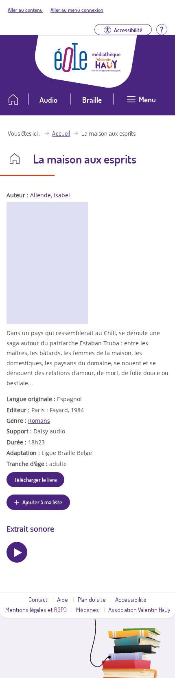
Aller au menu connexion (76, 10)
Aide (62, 599)
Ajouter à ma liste (42, 502)
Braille (92, 100)
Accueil (61, 133)
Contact (38, 599)
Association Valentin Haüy (139, 609)
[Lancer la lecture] (17, 552)
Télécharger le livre (35, 479)
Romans (39, 420)
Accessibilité (131, 599)
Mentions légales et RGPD (36, 609)
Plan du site (92, 599)
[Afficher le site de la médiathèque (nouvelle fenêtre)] (106, 69)
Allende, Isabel (50, 195)
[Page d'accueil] (71, 70)
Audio (48, 100)
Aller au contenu (25, 10)
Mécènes (87, 609)
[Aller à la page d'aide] (161, 28)
